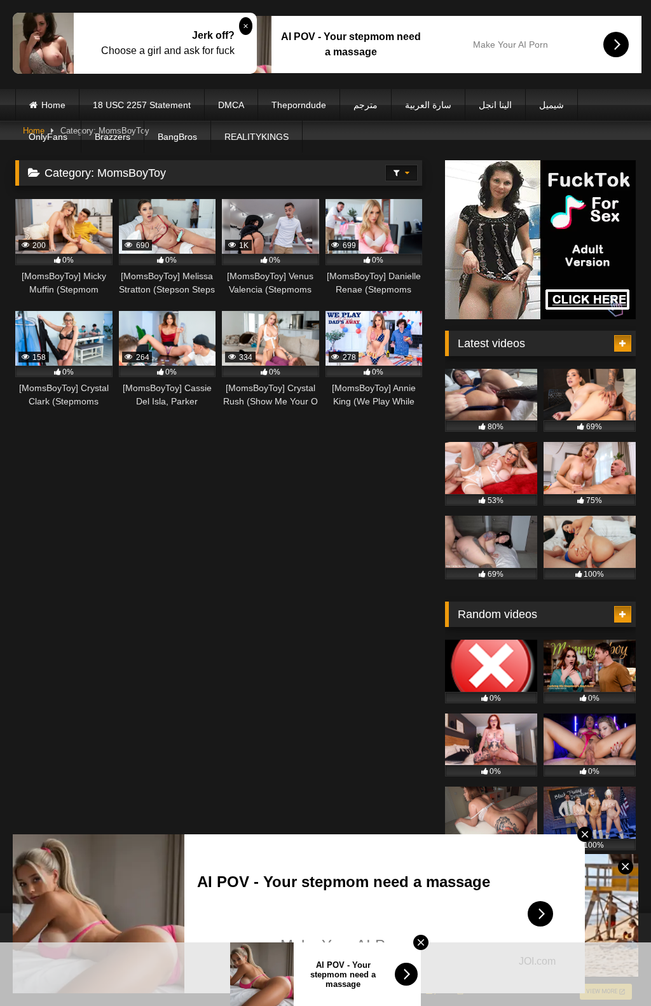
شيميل (551, 105)
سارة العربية (428, 105)
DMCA (231, 105)
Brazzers (112, 137)
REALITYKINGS (256, 137)
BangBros (177, 137)
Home (53, 105)
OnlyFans (48, 137)
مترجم (365, 105)
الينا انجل (495, 105)
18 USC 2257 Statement (142, 105)
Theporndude (298, 105)
